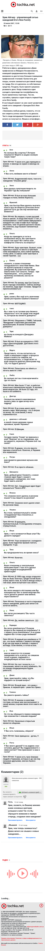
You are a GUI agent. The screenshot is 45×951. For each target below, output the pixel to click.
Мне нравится (31, 820)
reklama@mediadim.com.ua (35, 926)
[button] (36, 11)
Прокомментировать (15, 820)
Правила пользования (8, 938)
